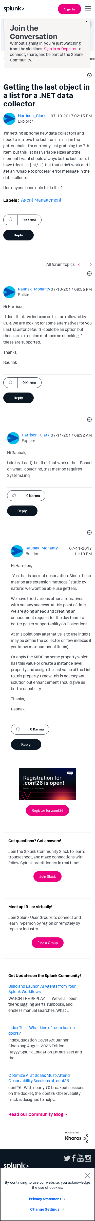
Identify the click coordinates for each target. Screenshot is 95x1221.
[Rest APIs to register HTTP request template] (80, 264)
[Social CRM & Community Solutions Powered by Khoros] (76, 1136)
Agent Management (41, 200)
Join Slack (47, 876)
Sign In (69, 9)
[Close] (87, 1175)
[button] (88, 76)
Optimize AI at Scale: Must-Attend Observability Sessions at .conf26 (39, 1078)
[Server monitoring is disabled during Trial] (89, 264)
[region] (47, 1194)
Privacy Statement (45, 1199)
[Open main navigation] (88, 8)
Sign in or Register (60, 48)
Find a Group (47, 942)
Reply (18, 235)
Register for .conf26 (47, 810)
